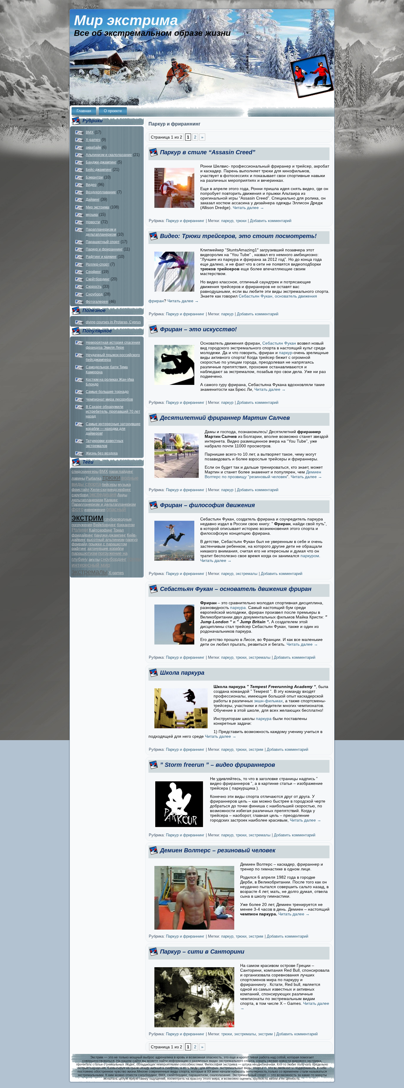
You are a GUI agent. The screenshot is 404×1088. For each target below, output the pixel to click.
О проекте (113, 111)
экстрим (88, 517)
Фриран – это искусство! (198, 329)
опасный (116, 509)
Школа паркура (182, 672)
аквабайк (93, 147)
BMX (89, 132)
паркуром (309, 555)
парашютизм (84, 553)
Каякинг (111, 500)
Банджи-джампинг (101, 162)
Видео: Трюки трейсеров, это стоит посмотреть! (238, 236)
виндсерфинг (119, 489)
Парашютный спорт (102, 242)
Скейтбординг (97, 279)
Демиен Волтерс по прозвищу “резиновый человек (263, 474)
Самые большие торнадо (107, 392)
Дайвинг (92, 199)
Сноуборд (94, 294)
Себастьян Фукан (279, 343)
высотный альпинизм (106, 539)
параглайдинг (121, 471)
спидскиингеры (85, 471)
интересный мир (91, 565)
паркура (264, 718)
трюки (111, 477)
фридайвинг (82, 535)
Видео (91, 185)
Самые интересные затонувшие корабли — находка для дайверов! (113, 429)
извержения (94, 509)
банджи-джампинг (110, 535)
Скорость (93, 287)
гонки (134, 559)
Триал (118, 530)
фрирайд (80, 544)
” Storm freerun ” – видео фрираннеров (217, 764)
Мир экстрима (126, 20)
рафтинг (79, 548)
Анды (122, 495)
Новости (93, 222)
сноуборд (80, 495)
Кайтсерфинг (100, 530)
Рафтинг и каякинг (101, 257)
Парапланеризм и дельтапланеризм (104, 504)
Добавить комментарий (270, 220)
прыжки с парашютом (107, 544)
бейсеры (109, 484)
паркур (131, 539)
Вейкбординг (104, 525)
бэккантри (126, 525)
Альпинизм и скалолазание (109, 155)
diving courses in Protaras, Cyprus (113, 322)
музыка (92, 215)
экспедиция (103, 494)
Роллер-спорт (97, 264)
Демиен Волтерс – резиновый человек (217, 850)
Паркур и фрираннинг (104, 249)
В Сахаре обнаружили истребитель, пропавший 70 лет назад (113, 412)
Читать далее (248, 207)
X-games (93, 140)
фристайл (80, 489)
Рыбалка (93, 478)
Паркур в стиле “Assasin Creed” (207, 152)
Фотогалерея (97, 302)
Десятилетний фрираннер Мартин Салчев (225, 417)
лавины (78, 478)
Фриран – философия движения (207, 505)
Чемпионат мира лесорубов (109, 399)
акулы (94, 559)
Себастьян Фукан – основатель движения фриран (235, 589)
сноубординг (113, 559)
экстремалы (90, 572)
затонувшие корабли (105, 548)
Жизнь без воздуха (102, 453)
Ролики (80, 530)
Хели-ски (98, 489)
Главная (84, 111)
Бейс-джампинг (98, 170)
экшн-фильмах (268, 700)
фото (77, 509)
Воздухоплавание (101, 192)
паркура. (238, 607)
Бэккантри (94, 177)
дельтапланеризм (87, 500)
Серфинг (93, 272)
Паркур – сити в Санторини (202, 951)
